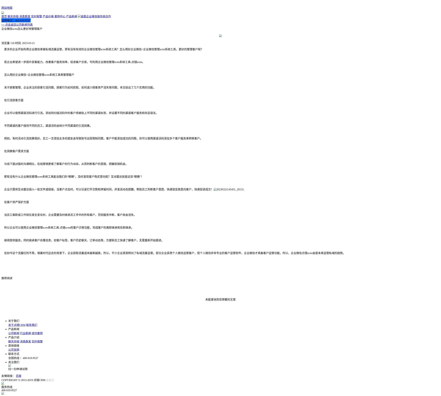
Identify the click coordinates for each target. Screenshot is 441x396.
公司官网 (13, 349)
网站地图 (6, 7)
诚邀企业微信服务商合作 (96, 16)
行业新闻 (25, 333)
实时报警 (36, 16)
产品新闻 (71, 16)
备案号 (50, 380)
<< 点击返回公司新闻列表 (17, 24)
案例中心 (59, 16)
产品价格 (48, 16)
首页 (4, 16)
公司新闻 (13, 333)
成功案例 (37, 333)
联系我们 (31, 325)
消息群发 (24, 16)
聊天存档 (13, 16)
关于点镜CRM (16, 325)
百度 (18, 375)
